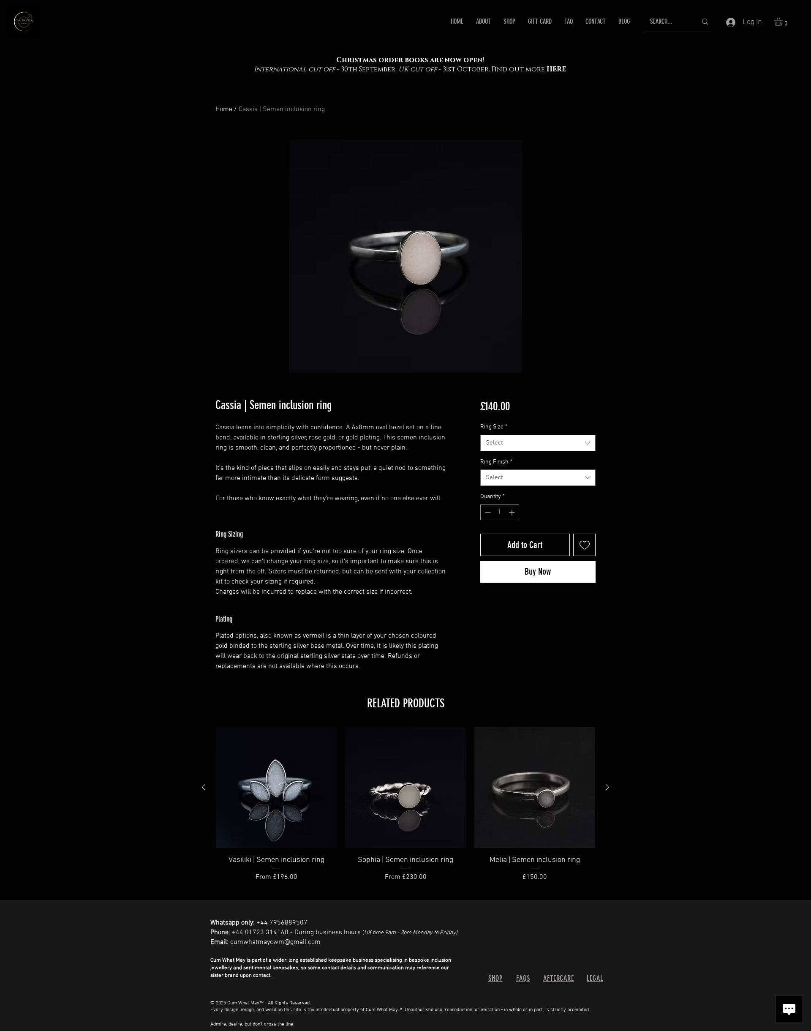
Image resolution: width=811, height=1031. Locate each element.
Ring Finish (496, 462)
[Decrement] (487, 512)
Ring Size (493, 427)
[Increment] (512, 512)
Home (223, 109)
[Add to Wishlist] (584, 545)
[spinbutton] (499, 512)
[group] (405, 810)
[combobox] (538, 443)
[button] (783, 21)
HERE (556, 69)
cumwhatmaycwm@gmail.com (275, 942)
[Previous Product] (204, 787)
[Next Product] (607, 787)
